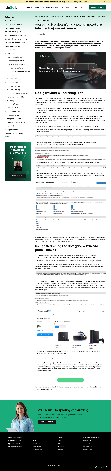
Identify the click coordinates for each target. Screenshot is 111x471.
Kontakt (75, 7)
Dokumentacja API (87, 446)
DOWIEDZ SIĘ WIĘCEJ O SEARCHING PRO (71, 380)
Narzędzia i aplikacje (63, 16)
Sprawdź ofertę (17, 176)
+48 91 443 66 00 (15, 443)
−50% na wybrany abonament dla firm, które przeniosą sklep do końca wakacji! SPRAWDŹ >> (55, 2)
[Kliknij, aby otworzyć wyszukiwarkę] (85, 7)
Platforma (29, 7)
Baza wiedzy (66, 7)
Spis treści (41, 34)
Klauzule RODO (86, 452)
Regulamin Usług (87, 440)
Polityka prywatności (88, 449)
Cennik (57, 7)
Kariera (59, 443)
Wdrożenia (49, 7)
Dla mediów (61, 446)
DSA (84, 455)
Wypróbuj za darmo (97, 7)
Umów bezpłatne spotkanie (98, 467)
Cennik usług (86, 443)
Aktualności (61, 449)
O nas (59, 440)
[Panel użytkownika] (81, 7)
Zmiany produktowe (47, 16)
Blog (36, 16)
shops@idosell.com (16, 446)
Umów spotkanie (47, 422)
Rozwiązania (39, 7)
